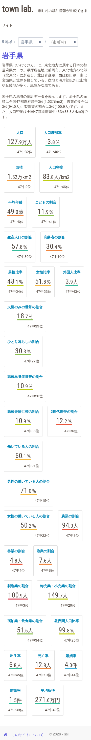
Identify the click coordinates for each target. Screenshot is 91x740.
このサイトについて (27, 734)
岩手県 (12, 56)
